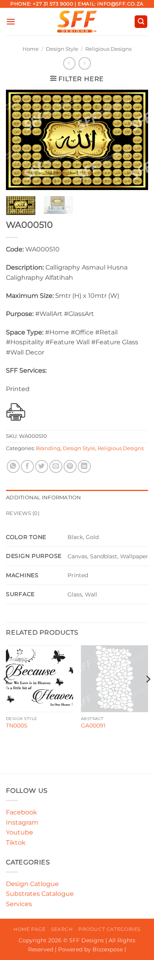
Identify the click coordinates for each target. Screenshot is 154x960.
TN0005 (16, 725)
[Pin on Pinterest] (70, 466)
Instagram (22, 822)
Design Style (62, 49)
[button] (10, 21)
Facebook (21, 812)
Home (31, 49)
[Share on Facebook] (27, 466)
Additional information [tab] (43, 497)
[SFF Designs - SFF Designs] (77, 22)
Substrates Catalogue (40, 893)
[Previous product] (85, 63)
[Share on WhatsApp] (13, 466)
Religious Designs (108, 49)
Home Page (29, 929)
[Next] (135, 140)
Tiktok (16, 842)
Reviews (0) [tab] (22, 513)
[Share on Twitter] (41, 466)
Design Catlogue (32, 884)
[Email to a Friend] (55, 466)
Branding (48, 448)
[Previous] (18, 140)
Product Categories (109, 929)
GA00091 (93, 725)
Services (19, 904)
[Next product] (69, 63)
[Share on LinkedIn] (84, 466)
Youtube (19, 832)
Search (62, 929)
